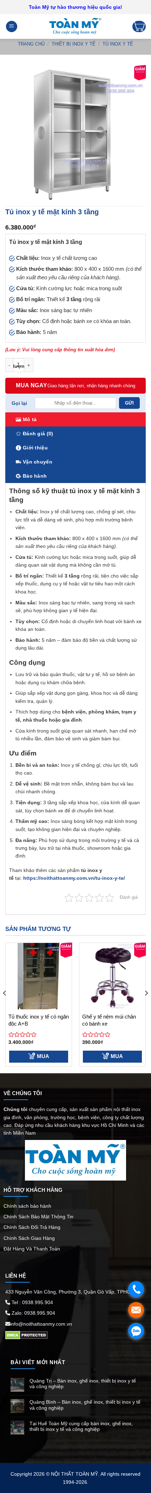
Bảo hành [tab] (35, 476)
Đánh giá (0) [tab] (38, 433)
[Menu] (11, 26)
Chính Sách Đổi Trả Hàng (32, 1227)
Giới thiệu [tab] (35, 447)
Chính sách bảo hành (27, 1206)
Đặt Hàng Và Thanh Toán (32, 1249)
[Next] (146, 1007)
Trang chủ (31, 44)
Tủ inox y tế (118, 44)
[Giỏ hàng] (139, 26)
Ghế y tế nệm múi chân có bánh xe (109, 1020)
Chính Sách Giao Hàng (29, 1238)
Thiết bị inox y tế (74, 44)
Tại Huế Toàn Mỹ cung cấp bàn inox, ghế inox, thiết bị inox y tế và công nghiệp (81, 1426)
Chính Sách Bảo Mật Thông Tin (39, 1216)
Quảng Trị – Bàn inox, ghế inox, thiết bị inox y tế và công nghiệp (82, 1384)
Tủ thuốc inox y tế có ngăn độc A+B (38, 1020)
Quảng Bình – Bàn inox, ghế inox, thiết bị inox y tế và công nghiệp (84, 1405)
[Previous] (4, 1007)
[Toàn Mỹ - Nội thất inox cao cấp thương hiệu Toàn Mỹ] (75, 26)
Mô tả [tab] (30, 419)
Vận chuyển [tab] (37, 462)
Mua (43, 1056)
